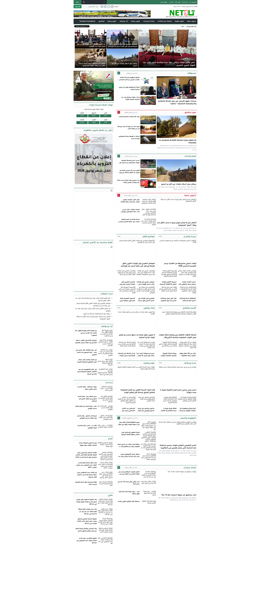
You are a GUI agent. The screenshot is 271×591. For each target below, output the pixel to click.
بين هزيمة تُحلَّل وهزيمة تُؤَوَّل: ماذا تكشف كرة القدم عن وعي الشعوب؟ (86, 332)
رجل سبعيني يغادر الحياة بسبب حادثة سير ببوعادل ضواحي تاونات (128, 181)
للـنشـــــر (171, 2)
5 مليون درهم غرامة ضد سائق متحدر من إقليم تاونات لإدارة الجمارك (137, 336)
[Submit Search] (118, 73)
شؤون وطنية (111, 21)
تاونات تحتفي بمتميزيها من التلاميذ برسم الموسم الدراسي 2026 (180, 264)
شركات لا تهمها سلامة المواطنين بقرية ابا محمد (129, 137)
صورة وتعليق (190, 112)
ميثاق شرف (163, 2)
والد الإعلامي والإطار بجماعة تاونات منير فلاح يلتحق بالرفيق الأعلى (86, 529)
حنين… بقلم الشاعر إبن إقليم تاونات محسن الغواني (86, 407)
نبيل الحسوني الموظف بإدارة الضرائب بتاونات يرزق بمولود (88, 444)
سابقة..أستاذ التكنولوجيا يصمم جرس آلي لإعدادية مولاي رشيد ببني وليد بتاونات (128, 456)
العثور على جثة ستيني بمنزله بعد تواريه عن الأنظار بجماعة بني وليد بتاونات (129, 172)
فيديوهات (191, 73)
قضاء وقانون (149, 308)
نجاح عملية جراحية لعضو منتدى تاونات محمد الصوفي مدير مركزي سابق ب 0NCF (86, 465)
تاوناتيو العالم (148, 236)
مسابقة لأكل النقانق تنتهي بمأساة (129, 501)
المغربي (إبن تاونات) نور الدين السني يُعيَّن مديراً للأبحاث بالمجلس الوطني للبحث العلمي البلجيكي (146, 301)
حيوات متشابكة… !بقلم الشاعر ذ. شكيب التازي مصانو (87, 388)
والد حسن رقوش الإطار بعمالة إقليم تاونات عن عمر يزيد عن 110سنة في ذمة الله (87, 511)
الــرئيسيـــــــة (193, 2)
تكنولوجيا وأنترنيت (188, 418)
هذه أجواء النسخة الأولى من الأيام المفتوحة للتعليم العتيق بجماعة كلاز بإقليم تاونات (138, 391)
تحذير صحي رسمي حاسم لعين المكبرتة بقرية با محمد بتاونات (178, 391)
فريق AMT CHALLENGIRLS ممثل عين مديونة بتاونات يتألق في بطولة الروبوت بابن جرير (129, 424)
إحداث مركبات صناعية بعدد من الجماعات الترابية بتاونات (130, 98)
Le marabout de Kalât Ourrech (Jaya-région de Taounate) (177, 141)
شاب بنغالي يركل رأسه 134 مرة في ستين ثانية (129, 483)
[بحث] (83, 2)
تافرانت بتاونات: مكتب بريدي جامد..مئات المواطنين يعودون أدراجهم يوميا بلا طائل (130, 211)
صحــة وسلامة (190, 363)
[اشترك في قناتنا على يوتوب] (108, 6)
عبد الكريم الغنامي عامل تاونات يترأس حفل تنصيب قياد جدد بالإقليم (92, 309)
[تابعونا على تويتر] (105, 6)
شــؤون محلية (191, 21)
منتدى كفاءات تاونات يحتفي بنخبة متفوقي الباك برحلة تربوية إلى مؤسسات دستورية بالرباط (187, 285)
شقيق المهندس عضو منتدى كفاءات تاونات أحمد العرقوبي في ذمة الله (87, 540)
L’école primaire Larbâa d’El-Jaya (129, 116)
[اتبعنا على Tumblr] (112, 6)
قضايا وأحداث (190, 156)
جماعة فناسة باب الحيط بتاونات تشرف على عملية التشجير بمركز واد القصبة (129, 221)
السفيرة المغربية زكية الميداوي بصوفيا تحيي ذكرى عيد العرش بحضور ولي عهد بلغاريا (127, 301)
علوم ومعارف (149, 363)
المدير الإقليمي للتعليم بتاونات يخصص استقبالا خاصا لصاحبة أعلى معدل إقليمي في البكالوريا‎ (178, 446)
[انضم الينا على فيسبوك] (101, 6)
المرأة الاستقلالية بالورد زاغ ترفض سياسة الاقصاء (129, 88)
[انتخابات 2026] (94, 86)
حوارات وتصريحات (149, 21)
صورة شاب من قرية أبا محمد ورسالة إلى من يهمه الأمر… (128, 127)
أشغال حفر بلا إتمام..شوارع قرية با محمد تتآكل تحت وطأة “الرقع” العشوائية (176, 224)
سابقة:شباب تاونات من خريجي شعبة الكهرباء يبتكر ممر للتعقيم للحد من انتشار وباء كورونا (129, 446)
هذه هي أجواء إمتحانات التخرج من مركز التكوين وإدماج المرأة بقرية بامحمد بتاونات (167, 301)
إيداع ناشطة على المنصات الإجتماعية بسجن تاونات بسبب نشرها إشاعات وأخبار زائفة (126, 356)
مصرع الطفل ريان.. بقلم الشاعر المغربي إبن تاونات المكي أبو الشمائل (87, 398)
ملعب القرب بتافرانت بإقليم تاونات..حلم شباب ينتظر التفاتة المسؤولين (130, 201)
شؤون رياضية (135, 21)
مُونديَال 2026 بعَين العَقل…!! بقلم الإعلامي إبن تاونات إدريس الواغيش (86, 341)
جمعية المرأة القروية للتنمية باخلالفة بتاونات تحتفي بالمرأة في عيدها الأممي (168, 356)
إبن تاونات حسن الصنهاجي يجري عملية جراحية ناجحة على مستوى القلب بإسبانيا (87, 474)
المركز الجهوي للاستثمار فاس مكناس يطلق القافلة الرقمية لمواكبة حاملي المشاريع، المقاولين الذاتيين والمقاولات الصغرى (129, 435)
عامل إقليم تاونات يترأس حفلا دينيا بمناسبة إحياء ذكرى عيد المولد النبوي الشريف (92, 299)
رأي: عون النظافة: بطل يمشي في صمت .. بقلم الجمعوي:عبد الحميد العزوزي (86, 352)
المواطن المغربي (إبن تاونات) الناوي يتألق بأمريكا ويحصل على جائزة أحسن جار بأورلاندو (138, 264)
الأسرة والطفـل (189, 308)
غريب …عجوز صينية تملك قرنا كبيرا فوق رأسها (129, 492)
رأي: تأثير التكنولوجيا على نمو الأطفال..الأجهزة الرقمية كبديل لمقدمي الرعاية (87, 371)
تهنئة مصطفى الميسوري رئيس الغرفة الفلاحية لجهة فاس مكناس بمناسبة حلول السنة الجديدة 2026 (86, 454)
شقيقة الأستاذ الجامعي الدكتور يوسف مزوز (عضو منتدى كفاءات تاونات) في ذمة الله (87, 521)
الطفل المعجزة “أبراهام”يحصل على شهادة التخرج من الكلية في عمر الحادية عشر (129, 474)
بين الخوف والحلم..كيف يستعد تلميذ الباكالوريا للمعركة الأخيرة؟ (87, 360)
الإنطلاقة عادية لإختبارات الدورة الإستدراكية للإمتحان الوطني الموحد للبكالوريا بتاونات (187, 301)
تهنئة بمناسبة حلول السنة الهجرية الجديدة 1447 (86, 483)
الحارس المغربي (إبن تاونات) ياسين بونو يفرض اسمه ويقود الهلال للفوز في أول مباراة (126, 285)
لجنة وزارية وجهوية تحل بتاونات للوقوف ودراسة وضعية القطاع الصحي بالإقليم (188, 411)
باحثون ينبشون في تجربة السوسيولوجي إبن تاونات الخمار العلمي (145, 410)
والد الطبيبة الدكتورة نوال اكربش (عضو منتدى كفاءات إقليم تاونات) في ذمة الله (86, 501)
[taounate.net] (174, 14)
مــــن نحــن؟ (185, 2)
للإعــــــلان (177, 2)
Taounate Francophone (87, 21)
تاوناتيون (101, 21)
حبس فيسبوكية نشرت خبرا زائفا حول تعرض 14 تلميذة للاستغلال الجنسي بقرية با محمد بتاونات (145, 356)
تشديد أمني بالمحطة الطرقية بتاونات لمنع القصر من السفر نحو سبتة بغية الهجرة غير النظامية (130, 162)
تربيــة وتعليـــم (190, 236)
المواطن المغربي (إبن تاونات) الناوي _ (173, 26)
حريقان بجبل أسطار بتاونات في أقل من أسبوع (178, 184)
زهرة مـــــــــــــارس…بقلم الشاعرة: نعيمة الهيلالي (87, 426)
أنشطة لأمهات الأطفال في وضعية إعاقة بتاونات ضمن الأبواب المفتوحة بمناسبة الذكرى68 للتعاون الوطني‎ (177, 337)
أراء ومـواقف (123, 21)
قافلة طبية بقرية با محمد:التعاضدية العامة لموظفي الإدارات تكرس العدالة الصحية (168, 411)
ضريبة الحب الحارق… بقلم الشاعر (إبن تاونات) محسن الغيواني (87, 417)
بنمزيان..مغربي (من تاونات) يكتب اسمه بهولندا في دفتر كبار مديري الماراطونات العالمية (145, 285)
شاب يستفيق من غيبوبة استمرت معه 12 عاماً (178, 494)
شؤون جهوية (179, 21)
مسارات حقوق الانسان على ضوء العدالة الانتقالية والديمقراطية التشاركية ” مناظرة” (177, 102)
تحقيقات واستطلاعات (165, 21)
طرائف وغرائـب (189, 467)
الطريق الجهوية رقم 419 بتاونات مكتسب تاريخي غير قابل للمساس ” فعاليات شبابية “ (129, 79)
